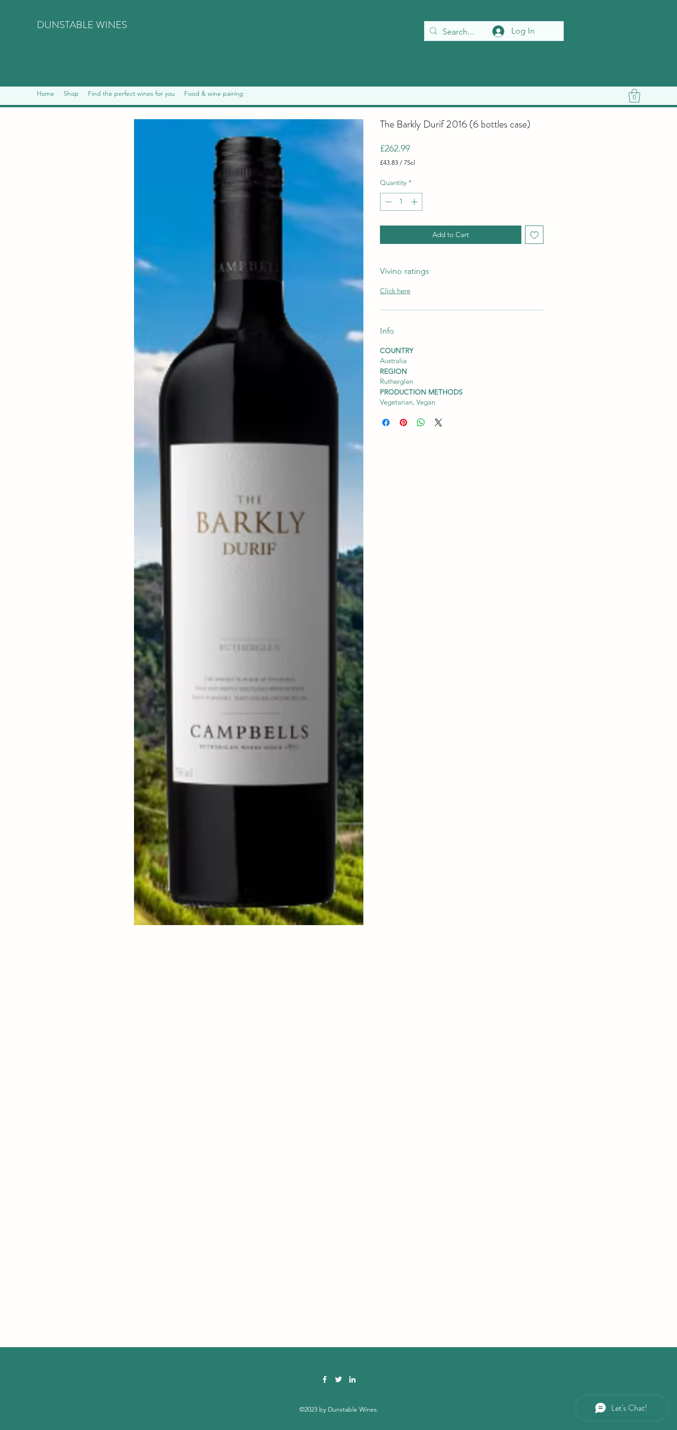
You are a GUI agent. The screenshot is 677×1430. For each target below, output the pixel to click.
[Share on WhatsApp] (420, 422)
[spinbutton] (401, 201)
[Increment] (415, 201)
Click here (395, 290)
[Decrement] (387, 201)
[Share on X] (438, 422)
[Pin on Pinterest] (403, 422)
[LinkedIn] (352, 1379)
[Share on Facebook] (385, 422)
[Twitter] (338, 1379)
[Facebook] (324, 1379)
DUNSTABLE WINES (82, 24)
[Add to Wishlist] (534, 235)
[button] (71, 93)
